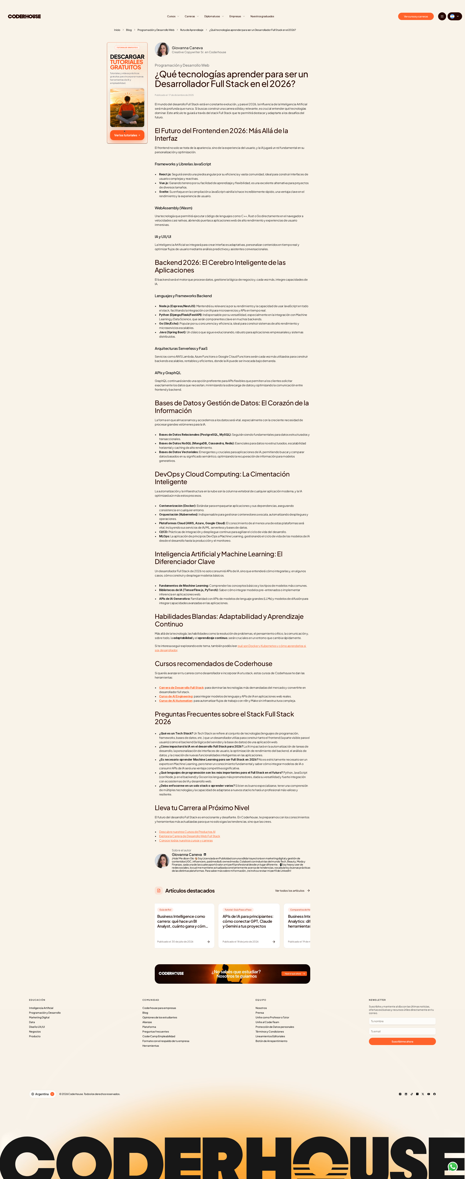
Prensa (260, 1012)
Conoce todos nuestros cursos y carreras (186, 840)
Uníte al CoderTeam (267, 1022)
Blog (129, 29)
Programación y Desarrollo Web (156, 29)
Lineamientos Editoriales (270, 1036)
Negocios (35, 1031)
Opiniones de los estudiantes (159, 1017)
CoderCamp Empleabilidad (158, 1036)
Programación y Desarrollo (45, 1012)
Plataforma (149, 1026)
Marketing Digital (39, 1017)
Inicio (117, 29)
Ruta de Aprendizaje (191, 29)
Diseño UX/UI (37, 1026)
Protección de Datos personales (275, 1026)
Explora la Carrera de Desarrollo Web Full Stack (189, 836)
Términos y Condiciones (270, 1031)
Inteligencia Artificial (41, 1007)
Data (32, 1022)
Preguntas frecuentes (155, 1031)
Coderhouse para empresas (159, 1007)
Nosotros (261, 1007)
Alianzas (147, 1022)
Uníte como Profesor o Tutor (272, 1017)
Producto (35, 1036)
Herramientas (150, 1045)
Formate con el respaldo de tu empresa (165, 1040)
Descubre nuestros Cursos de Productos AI (187, 832)
